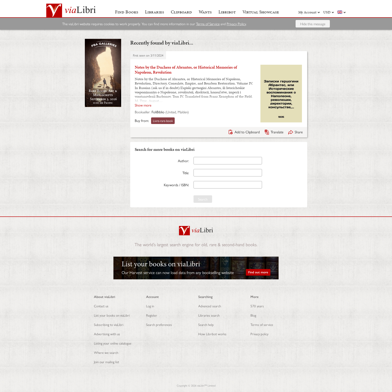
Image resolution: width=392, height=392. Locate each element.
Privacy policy (259, 333)
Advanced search (209, 305)
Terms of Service (208, 23)
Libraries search (209, 315)
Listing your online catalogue (112, 343)
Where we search (106, 352)
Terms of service (261, 324)
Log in (150, 305)
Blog (253, 315)
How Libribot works (212, 333)
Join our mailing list (106, 361)
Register (151, 315)
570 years (257, 305)
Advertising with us (107, 333)
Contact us (101, 305)
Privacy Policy (236, 23)
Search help (206, 324)
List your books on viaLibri (112, 315)
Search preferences (159, 324)
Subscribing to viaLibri (108, 324)
